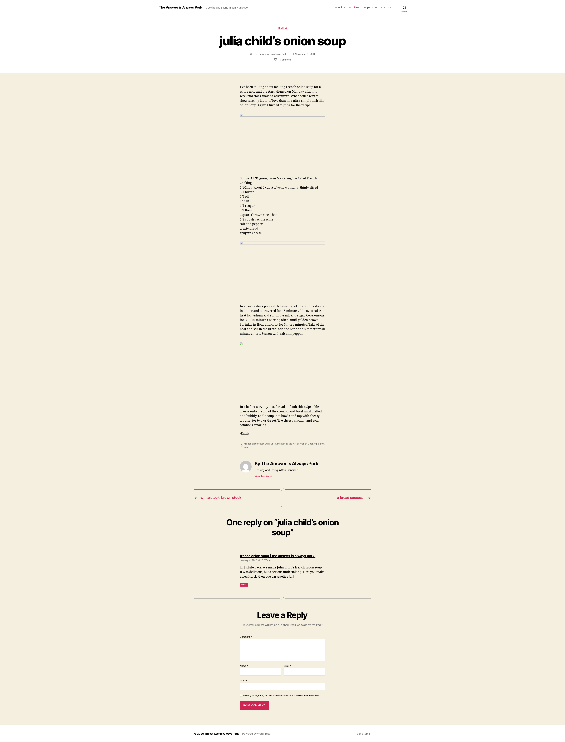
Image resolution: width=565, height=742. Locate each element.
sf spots (386, 7)
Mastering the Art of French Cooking (297, 443)
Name (244, 666)
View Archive (263, 476)
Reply (244, 584)
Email (287, 666)
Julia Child (270, 443)
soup (246, 447)
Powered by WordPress (256, 733)
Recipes (282, 27)
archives (354, 7)
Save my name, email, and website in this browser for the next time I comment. (281, 695)
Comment (246, 637)
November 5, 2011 (305, 54)
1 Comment (284, 59)
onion (321, 443)
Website (244, 680)
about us (340, 7)
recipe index (370, 7)
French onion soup (254, 443)
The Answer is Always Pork (180, 7)
